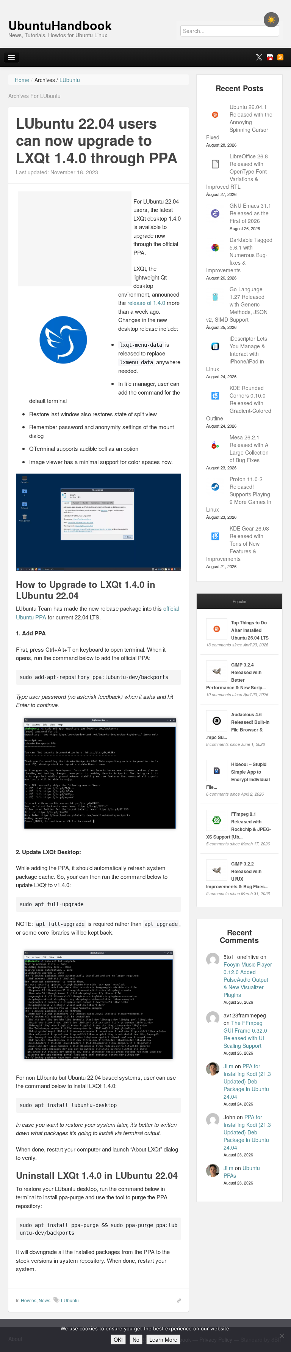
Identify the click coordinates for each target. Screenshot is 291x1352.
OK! (118, 1339)
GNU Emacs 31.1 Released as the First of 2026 (250, 213)
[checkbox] (271, 19)
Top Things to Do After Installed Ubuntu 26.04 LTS (250, 630)
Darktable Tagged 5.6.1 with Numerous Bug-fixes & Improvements (239, 255)
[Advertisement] (74, 238)
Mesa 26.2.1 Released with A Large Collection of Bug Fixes (249, 448)
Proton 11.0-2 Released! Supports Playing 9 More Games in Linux (238, 494)
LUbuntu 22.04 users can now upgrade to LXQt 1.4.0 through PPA (96, 140)
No (136, 1339)
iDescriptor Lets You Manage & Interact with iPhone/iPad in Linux (236, 354)
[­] (145, 4)
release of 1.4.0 (146, 302)
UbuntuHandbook (60, 25)
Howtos (28, 1300)
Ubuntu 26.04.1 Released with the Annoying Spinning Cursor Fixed (239, 122)
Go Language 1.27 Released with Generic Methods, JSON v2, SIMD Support (237, 304)
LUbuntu (70, 1300)
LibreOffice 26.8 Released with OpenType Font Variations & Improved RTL (237, 171)
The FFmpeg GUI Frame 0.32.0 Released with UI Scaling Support (245, 1034)
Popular (240, 601)
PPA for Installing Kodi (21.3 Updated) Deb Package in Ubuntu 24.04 (247, 1081)
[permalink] (176, 1300)
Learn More (163, 1339)
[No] (281, 1335)
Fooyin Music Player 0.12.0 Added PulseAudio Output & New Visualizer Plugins (248, 979)
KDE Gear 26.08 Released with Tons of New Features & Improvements (237, 543)
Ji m (228, 1066)
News (44, 1300)
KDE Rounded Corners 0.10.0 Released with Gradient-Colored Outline (238, 403)
